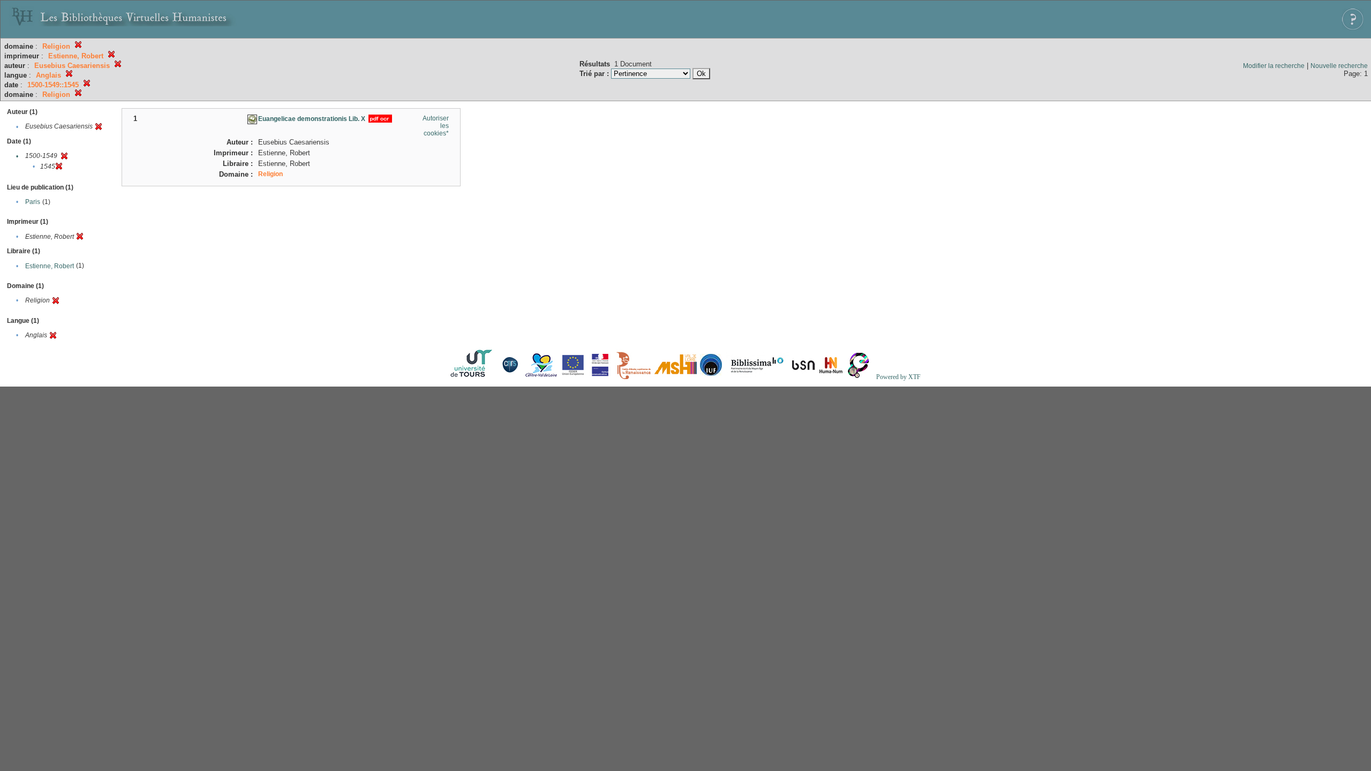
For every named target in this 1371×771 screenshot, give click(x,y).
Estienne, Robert (49, 266)
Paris (32, 202)
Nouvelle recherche (1339, 66)
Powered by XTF (898, 377)
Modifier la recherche (1274, 66)
